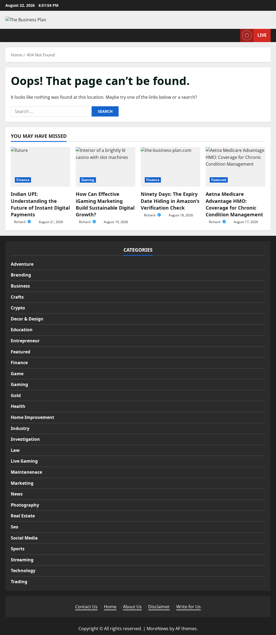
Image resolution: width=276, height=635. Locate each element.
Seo (14, 527)
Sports (18, 549)
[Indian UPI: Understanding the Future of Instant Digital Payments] (40, 167)
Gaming (87, 179)
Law (15, 450)
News (17, 494)
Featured (218, 179)
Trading (19, 582)
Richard (20, 222)
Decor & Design (27, 319)
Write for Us (188, 607)
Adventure (22, 264)
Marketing (22, 483)
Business (20, 286)
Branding (21, 275)
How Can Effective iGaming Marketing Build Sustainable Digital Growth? (105, 204)
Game (17, 374)
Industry (20, 428)
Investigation (25, 439)
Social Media (24, 538)
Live (262, 35)
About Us (132, 607)
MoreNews (157, 628)
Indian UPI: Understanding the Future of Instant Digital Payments (40, 204)
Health (18, 406)
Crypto (18, 308)
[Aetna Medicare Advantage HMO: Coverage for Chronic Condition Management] (235, 167)
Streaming (22, 560)
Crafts (17, 297)
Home (110, 607)
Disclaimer (159, 607)
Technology (23, 570)
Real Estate (23, 516)
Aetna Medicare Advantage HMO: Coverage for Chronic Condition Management (234, 204)
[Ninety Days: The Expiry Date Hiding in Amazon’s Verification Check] (170, 167)
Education (22, 330)
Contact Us (86, 607)
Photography (25, 505)
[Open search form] (234, 35)
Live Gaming (24, 461)
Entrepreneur (25, 341)
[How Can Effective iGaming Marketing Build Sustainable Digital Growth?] (105, 167)
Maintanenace (26, 472)
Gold (16, 395)
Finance (22, 179)
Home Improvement (32, 417)
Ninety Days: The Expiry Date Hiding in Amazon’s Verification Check (170, 201)
